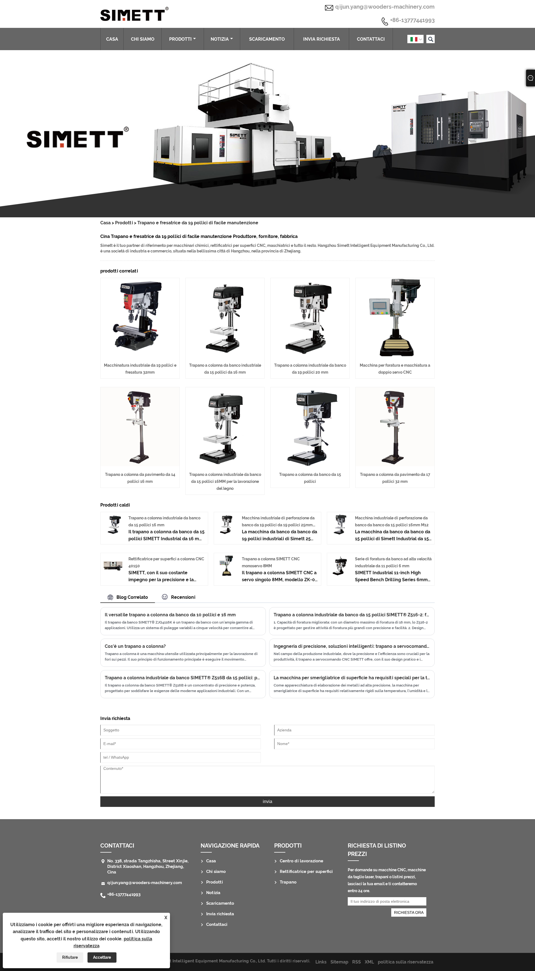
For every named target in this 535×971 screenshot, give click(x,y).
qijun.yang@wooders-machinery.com (385, 6)
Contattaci (371, 39)
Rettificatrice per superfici (306, 871)
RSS (356, 962)
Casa (112, 39)
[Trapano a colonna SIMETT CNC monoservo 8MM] (226, 574)
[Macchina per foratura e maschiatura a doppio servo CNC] (395, 355)
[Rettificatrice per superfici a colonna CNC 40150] (113, 574)
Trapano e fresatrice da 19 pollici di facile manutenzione (197, 222)
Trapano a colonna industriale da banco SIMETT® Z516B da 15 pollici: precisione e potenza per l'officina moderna (183, 677)
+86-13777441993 (412, 20)
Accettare (102, 957)
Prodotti (180, 39)
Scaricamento (267, 39)
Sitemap (339, 962)
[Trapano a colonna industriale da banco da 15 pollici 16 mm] (113, 533)
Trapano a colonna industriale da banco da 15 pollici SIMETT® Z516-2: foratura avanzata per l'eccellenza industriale (352, 614)
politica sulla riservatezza (405, 962)
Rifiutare (70, 957)
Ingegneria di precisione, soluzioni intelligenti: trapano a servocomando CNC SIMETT (352, 646)
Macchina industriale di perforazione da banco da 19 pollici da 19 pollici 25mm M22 (278, 525)
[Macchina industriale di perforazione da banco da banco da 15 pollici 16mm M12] (339, 533)
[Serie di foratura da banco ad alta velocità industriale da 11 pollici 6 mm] (339, 574)
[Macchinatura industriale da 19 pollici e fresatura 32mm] (140, 355)
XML (369, 962)
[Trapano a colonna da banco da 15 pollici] (310, 464)
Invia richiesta (321, 39)
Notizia (220, 39)
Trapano (288, 882)
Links (321, 962)
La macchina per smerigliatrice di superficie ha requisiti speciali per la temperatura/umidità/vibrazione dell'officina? (352, 677)
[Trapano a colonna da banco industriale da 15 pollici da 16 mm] (225, 355)
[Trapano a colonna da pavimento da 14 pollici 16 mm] (140, 464)
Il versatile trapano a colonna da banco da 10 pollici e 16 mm (170, 614)
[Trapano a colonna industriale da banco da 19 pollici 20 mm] (310, 355)
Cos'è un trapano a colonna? (135, 646)
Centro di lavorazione (301, 860)
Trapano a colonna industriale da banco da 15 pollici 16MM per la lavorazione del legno (225, 481)
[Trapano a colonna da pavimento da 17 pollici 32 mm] (395, 464)
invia (267, 801)
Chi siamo (142, 39)
